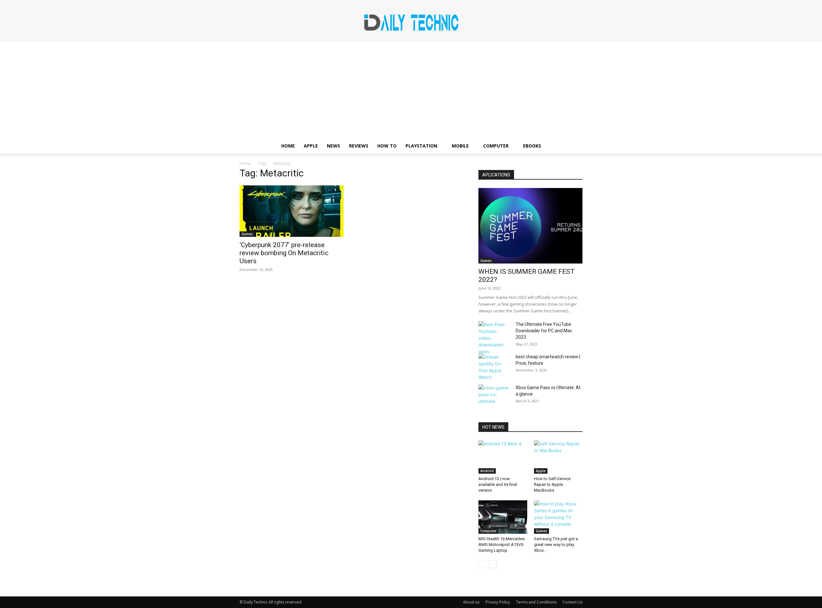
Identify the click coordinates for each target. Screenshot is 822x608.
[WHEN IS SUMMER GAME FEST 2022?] (530, 226)
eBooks (532, 146)
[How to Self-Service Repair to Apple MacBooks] (558, 457)
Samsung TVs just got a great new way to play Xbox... (556, 544)
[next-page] (493, 564)
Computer (496, 146)
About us (471, 602)
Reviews (358, 146)
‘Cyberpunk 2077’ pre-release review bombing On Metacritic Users (284, 253)
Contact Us (572, 602)
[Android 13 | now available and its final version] (502, 457)
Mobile (460, 146)
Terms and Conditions (536, 602)
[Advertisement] (411, 90)
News (333, 146)
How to (387, 146)
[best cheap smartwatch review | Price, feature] (494, 366)
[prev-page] (482, 564)
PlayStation (421, 146)
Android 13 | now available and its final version (497, 484)
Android (487, 471)
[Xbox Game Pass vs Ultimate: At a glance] (494, 395)
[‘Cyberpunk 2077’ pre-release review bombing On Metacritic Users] (292, 211)
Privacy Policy (497, 602)
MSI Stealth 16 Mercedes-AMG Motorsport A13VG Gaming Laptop (502, 544)
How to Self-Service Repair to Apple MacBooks (552, 484)
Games (247, 234)
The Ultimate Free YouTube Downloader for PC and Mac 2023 (544, 331)
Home (288, 146)
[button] (574, 146)
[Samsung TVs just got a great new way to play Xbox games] (558, 517)
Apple (311, 146)
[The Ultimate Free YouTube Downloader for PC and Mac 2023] (494, 338)
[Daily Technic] (411, 21)
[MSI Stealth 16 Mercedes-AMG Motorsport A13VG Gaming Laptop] (502, 517)
